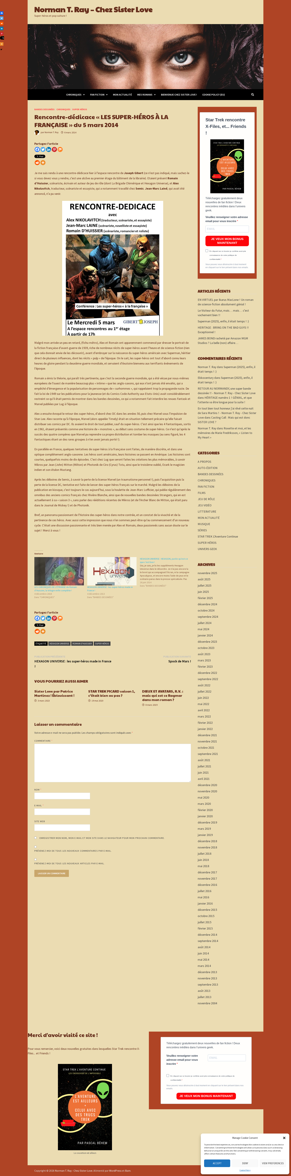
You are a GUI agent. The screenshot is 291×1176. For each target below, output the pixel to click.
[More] (42, 162)
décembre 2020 (207, 785)
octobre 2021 (206, 748)
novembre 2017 (207, 878)
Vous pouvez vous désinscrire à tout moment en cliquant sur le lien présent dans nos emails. (226, 266)
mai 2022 (203, 704)
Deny (245, 1163)
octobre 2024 (206, 610)
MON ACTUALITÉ (122, 94)
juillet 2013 (204, 997)
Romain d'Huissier (82, 643)
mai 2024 (203, 629)
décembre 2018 (207, 841)
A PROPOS (204, 462)
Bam (128, 1170)
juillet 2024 (204, 623)
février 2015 (205, 928)
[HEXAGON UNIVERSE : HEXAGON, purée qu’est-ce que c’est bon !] (166, 572)
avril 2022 (204, 710)
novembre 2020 (207, 791)
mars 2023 (204, 660)
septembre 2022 (208, 679)
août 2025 (204, 579)
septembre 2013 (208, 984)
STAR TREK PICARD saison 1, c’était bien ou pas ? (111, 693)
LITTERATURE (207, 511)
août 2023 (204, 654)
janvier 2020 (205, 816)
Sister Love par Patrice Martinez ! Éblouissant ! (54, 693)
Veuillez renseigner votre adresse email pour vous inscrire (226, 219)
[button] (284, 1138)
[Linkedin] (48, 149)
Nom (37, 789)
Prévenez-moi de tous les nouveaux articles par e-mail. (69, 863)
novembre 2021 (207, 741)
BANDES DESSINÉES (44, 109)
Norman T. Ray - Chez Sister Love (73, 1170)
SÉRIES (202, 530)
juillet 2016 (204, 891)
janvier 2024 (205, 635)
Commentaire (43, 740)
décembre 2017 (207, 872)
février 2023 (205, 666)
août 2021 (204, 760)
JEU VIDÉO (205, 505)
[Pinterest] (54, 149)
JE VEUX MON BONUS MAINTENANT (227, 241)
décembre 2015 (207, 910)
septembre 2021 (208, 754)
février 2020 (205, 810)
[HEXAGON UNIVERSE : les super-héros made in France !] (112, 571)
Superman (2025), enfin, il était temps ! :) (223, 321)
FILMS (201, 493)
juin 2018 (203, 860)
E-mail (39, 805)
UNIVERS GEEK (207, 549)
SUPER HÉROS (79, 109)
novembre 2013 (207, 978)
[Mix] (60, 149)
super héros (102, 643)
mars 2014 (204, 966)
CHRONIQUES (74, 94)
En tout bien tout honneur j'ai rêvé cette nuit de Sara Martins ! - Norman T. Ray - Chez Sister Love (227, 412)
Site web (39, 821)
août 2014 (204, 947)
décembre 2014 (207, 935)
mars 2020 (204, 804)
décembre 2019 (207, 822)
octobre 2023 (206, 648)
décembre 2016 (207, 885)
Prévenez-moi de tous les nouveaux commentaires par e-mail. (73, 850)
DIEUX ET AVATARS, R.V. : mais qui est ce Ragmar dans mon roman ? (162, 695)
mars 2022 (204, 716)
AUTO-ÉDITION (207, 468)
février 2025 (205, 598)
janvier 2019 (205, 835)
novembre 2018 (207, 847)
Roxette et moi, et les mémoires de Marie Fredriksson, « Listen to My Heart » (225, 432)
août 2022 (204, 685)
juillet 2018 (204, 854)
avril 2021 (204, 779)
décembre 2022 (207, 673)
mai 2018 (203, 866)
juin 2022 (203, 698)
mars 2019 (204, 829)
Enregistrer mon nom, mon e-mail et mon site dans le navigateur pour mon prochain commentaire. (102, 837)
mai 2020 (203, 797)
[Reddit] (37, 162)
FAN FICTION (97, 94)
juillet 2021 (204, 766)
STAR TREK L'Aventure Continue (218, 536)
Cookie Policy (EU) (213, 94)
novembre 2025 (207, 573)
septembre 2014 (208, 941)
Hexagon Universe (59, 643)
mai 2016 (203, 897)
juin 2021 (203, 772)
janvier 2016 (205, 903)
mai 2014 (203, 959)
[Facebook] (37, 149)
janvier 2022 (205, 729)
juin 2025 (203, 592)
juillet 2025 (204, 585)
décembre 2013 (207, 972)
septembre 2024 (208, 617)
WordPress (115, 1170)
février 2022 (205, 723)
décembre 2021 (207, 735)
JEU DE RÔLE (206, 499)
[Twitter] (42, 149)
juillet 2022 (204, 691)
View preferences (273, 1163)
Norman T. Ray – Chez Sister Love (93, 9)
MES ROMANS (144, 94)
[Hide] (1, 49)
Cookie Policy (245, 1170)
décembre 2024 (207, 604)
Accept (217, 1163)
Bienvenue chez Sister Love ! (179, 94)
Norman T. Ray (52, 132)
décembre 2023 (207, 642)
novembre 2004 (207, 1003)
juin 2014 (203, 953)
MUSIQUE (204, 524)
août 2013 (204, 991)
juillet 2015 (204, 922)
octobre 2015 (206, 916)
